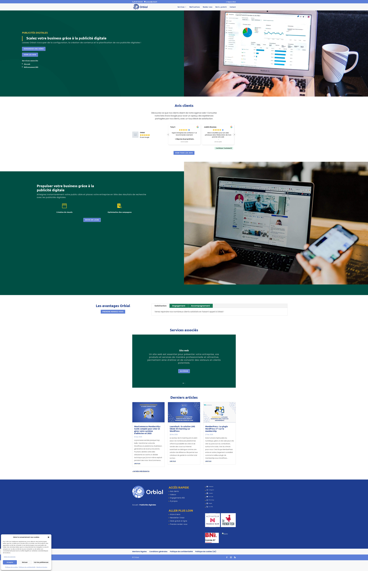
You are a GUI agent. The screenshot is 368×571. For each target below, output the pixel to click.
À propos (173, 501)
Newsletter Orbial (177, 518)
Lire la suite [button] (184, 142)
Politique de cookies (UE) (205, 551)
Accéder (184, 371)
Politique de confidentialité (27, 567)
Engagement (178, 305)
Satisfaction (161, 305)
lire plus (137, 463)
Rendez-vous (207, 7)
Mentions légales (41, 567)
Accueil (135, 505)
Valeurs (173, 494)
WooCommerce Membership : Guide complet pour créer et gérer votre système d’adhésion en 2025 (147, 430)
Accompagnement (200, 305)
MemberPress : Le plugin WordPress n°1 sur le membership (216, 428)
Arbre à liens (175, 514)
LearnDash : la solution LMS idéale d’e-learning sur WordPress (182, 428)
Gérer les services (9, 557)
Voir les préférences (41, 562)
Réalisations (194, 7)
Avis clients (174, 491)
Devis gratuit (221, 7)
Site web (184, 350)
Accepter (10, 562)
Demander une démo (34, 49)
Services (181, 7)
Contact (233, 7)
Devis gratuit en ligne (178, 521)
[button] (48, 537)
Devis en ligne (92, 220)
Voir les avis (30, 55)
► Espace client (231, 2)
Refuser (25, 562)
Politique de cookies (11, 567)
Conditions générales (158, 551)
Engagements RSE (177, 498)
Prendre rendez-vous (113, 312)
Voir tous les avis (184, 153)
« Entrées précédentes (140, 471)
